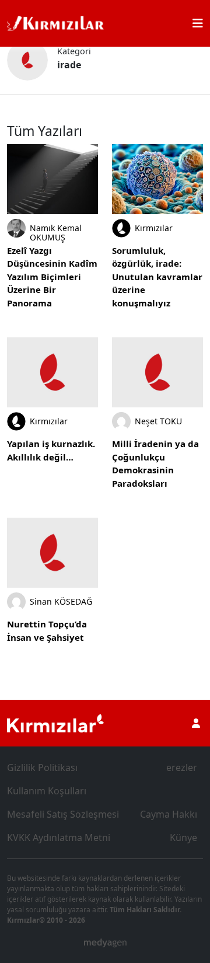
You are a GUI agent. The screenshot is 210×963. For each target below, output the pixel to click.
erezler (181, 767)
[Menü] (197, 23)
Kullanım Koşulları (46, 790)
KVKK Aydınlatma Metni (58, 837)
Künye (183, 837)
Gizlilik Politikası (42, 767)
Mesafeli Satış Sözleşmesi (63, 814)
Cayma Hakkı (168, 814)
